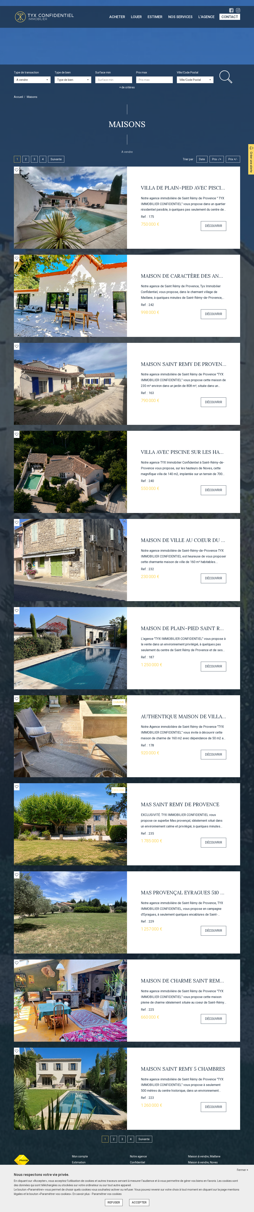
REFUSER (114, 1202)
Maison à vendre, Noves (203, 1162)
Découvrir (213, 226)
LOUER (136, 17)
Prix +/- (233, 159)
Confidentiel (137, 1162)
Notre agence (138, 1156)
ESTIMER (155, 17)
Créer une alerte (251, 162)
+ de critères (127, 87)
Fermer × (242, 1170)
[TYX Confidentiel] (44, 16)
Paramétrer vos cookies (107, 1194)
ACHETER (117, 17)
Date (202, 159)
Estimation (79, 1162)
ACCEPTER (139, 1202)
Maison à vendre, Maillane (204, 1156)
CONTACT (229, 17)
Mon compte (80, 1156)
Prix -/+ (216, 159)
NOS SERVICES (180, 17)
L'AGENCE (206, 17)
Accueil (18, 96)
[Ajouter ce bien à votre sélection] (16, 170)
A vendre (127, 151)
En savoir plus (81, 1194)
